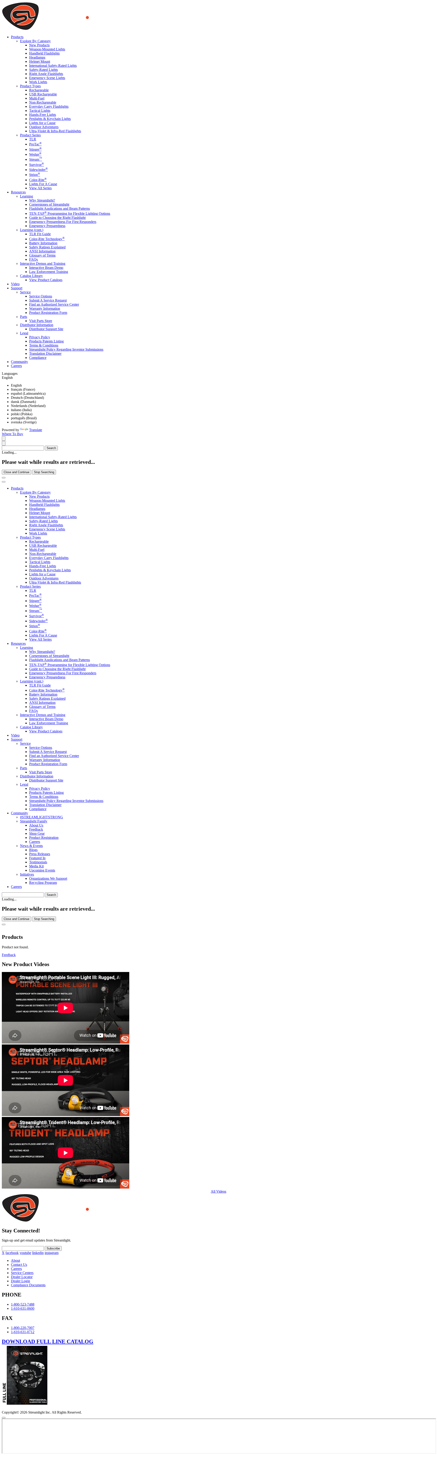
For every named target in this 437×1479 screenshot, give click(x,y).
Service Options (40, 296)
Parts (23, 317)
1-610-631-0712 (22, 1332)
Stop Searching (44, 472)
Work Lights (38, 82)
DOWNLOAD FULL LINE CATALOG (47, 1341)
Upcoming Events (42, 870)
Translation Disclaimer (45, 353)
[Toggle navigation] (3, 481)
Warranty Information (44, 308)
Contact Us (19, 1265)
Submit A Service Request (48, 300)
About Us (36, 825)
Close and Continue (16, 472)
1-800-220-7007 (22, 1328)
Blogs (33, 850)
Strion (34, 175)
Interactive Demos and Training (42, 263)
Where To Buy (12, 434)
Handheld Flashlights (44, 53)
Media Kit (36, 866)
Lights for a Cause (42, 123)
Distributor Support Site (46, 329)
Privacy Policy (39, 337)
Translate (35, 430)
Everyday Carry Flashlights (49, 106)
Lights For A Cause (43, 184)
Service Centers (22, 1273)
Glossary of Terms (42, 255)
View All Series (40, 188)
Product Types (30, 86)
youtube (25, 1253)
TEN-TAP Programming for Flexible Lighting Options (69, 213)
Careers (16, 366)
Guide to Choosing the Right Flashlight (57, 218)
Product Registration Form (48, 313)
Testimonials (38, 862)
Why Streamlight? (42, 200)
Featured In (37, 858)
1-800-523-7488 (22, 1304)
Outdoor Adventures (43, 127)
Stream (35, 159)
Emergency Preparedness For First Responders (62, 222)
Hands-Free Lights (42, 115)
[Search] (3, 438)
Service (25, 292)
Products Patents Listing (46, 341)
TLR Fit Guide (40, 234)
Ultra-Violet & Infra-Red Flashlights (55, 131)
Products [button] (17, 37)
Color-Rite (38, 180)
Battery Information (43, 243)
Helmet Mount (39, 61)
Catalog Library (31, 276)
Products (17, 488)
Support (16, 739)
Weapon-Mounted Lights (47, 49)
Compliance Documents (28, 1285)
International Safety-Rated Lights (53, 65)
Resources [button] (18, 192)
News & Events (31, 846)
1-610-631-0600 (22, 1308)
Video (15, 284)
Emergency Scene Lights (47, 78)
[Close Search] (3, 477)
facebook (12, 1253)
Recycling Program (43, 882)
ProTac (35, 144)
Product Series (30, 135)
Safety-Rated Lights (43, 70)
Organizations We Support (48, 878)
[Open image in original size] (76, 29)
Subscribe (53, 1248)
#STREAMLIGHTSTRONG (41, 817)
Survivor (36, 165)
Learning (26, 196)
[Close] (3, 924)
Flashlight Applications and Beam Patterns (59, 208)
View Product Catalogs (45, 280)
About (15, 1260)
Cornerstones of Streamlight (49, 204)
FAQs (33, 259)
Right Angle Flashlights (46, 74)
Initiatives (27, 874)
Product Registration (43, 837)
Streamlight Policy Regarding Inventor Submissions (66, 349)
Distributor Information (36, 325)
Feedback (36, 829)
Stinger (35, 149)
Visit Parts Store (40, 321)
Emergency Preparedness (47, 226)
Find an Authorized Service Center (54, 304)
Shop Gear (37, 833)
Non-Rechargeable (42, 102)
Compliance (37, 358)
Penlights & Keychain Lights (50, 119)
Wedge (35, 154)
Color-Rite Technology (47, 239)
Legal (24, 333)
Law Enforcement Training (48, 272)
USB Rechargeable (43, 94)
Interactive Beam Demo (46, 268)
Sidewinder (38, 170)
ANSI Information (42, 251)
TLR (32, 139)
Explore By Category (35, 41)
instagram (51, 1253)
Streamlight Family (33, 821)
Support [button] (16, 288)
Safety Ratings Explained (47, 247)
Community (19, 362)
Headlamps (37, 57)
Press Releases (39, 854)
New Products (39, 45)
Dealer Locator (22, 1277)
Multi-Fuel (36, 98)
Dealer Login (20, 1281)
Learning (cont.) (31, 230)
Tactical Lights (39, 110)
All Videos (218, 1191)
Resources (18, 643)
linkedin (38, 1253)
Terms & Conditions (43, 345)
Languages (10, 373)
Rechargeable (39, 90)
